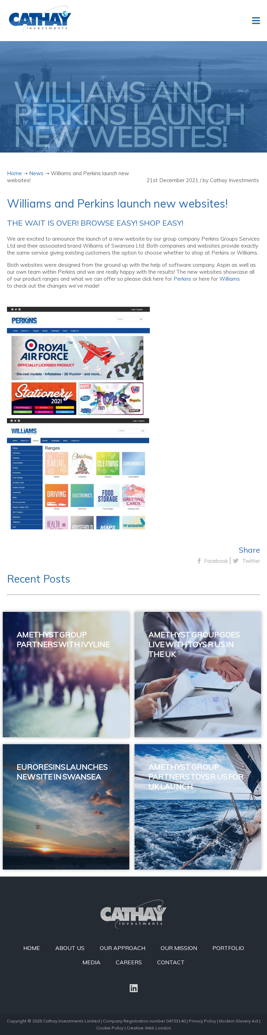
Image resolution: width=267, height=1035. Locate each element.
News (36, 173)
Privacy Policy (202, 1021)
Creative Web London (149, 1027)
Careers (129, 962)
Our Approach (122, 947)
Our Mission (179, 947)
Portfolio (228, 947)
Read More (48, 712)
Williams (229, 278)
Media (91, 962)
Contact (171, 962)
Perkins (182, 278)
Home (14, 173)
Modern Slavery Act (238, 1021)
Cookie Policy (109, 1027)
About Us (69, 947)
